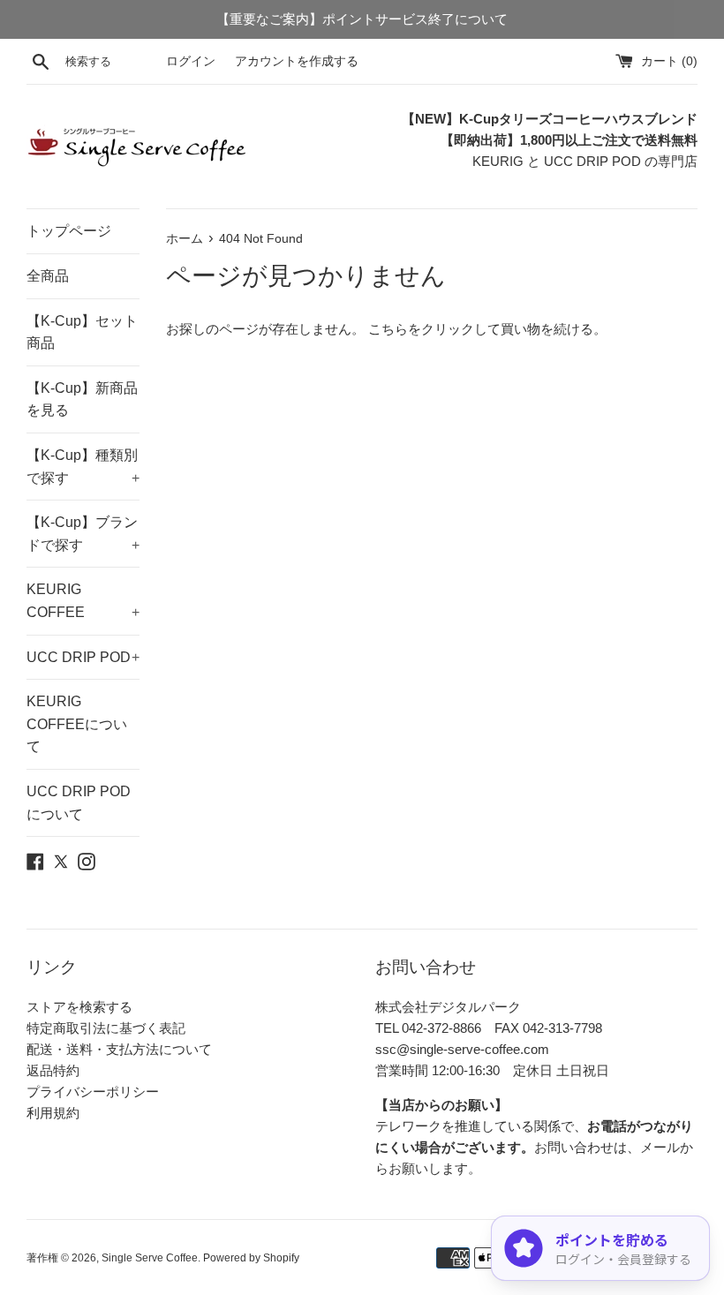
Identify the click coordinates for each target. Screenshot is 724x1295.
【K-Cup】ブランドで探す (83, 534)
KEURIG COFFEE (83, 601)
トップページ (68, 230)
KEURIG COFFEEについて (76, 724)
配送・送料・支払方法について (119, 1049)
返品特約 (52, 1070)
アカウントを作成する (296, 61)
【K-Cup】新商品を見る (82, 399)
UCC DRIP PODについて (78, 803)
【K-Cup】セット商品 (82, 332)
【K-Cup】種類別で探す (83, 467)
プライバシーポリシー (92, 1091)
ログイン (190, 61)
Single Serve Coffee (150, 1258)
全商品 (47, 275)
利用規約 (52, 1112)
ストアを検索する (79, 1006)
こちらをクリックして (434, 328)
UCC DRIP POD (83, 657)
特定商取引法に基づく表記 (105, 1027)
